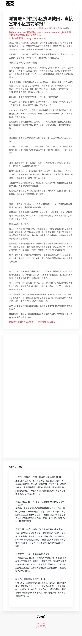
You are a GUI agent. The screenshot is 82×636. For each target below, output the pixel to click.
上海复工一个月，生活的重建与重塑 (32, 554)
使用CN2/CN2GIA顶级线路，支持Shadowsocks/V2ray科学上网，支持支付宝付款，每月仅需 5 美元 (41, 33)
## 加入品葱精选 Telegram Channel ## (27, 38)
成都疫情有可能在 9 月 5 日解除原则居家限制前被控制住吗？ (40, 503)
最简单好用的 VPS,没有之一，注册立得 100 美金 (32, 322)
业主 (53, 28)
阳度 (12, 28)
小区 (39, 28)
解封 (46, 28)
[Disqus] (41, 369)
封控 (42, 28)
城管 (50, 28)
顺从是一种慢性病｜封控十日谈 (30, 579)
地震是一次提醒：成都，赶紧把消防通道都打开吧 (38, 477)
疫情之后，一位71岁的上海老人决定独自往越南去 (39, 529)
